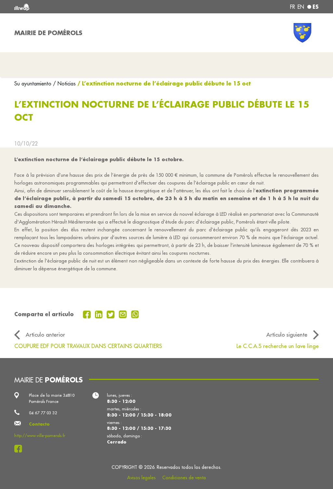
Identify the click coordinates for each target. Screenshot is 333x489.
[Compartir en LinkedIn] (100, 314)
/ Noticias (64, 83)
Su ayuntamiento (33, 83)
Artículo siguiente (286, 334)
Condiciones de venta (184, 478)
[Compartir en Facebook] (88, 314)
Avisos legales (141, 478)
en (301, 7)
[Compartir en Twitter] (111, 314)
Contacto (39, 424)
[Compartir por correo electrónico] (123, 314)
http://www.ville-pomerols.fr (39, 435)
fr (292, 7)
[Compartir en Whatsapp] (135, 314)
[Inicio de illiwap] (75, 6)
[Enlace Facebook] (20, 449)
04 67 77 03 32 (43, 412)
